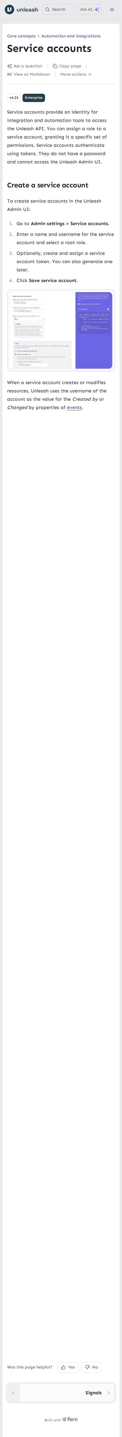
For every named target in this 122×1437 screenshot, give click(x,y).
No (95, 1367)
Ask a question (28, 66)
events (74, 407)
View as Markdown (32, 74)
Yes (71, 1367)
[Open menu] (112, 9)
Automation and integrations (70, 36)
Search (58, 9)
